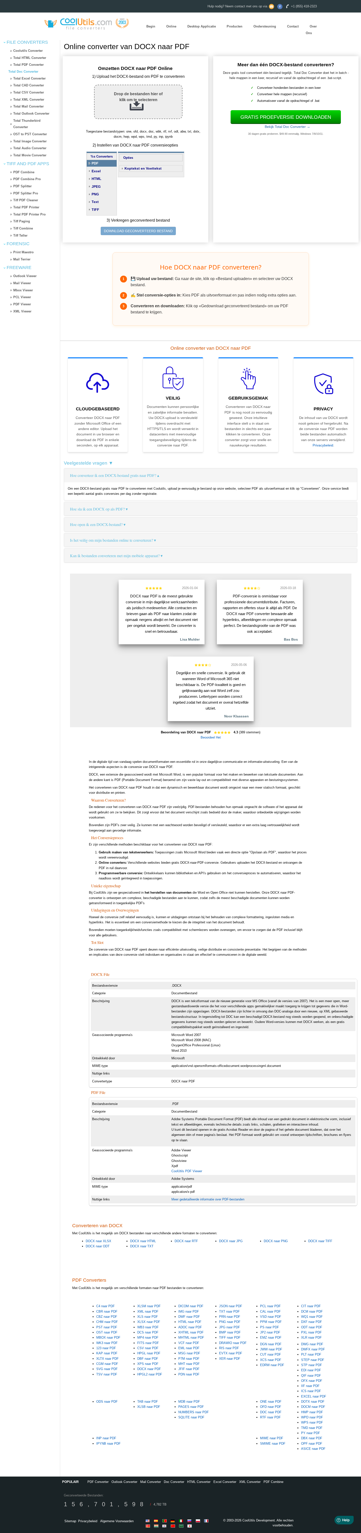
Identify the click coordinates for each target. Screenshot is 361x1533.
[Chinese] (173, 1526)
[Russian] (190, 1520)
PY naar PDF (310, 1433)
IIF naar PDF (310, 1386)
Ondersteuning (264, 26)
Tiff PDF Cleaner (25, 200)
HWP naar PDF (312, 1412)
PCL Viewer (22, 297)
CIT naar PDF (311, 1306)
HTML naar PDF (189, 1322)
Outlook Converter (124, 1482)
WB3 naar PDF (148, 1327)
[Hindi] (157, 1526)
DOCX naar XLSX (98, 1241)
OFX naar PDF (311, 1381)
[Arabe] (182, 1526)
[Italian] (182, 1520)
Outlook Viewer (25, 276)
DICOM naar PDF (190, 1306)
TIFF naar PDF (229, 1337)
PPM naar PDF (271, 1322)
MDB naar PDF (189, 1401)
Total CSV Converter (28, 92)
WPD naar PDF (312, 1417)
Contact (293, 26)
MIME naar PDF (271, 1438)
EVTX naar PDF (230, 1353)
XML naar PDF (147, 1311)
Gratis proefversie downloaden (285, 117)
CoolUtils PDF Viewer (186, 1171)
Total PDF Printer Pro (29, 214)
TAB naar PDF (147, 1401)
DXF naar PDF (311, 1322)
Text (95, 202)
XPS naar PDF (147, 1364)
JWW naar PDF (271, 1349)
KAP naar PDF (106, 1353)
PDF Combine (23, 172)
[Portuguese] (165, 1520)
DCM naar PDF (312, 1311)
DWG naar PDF (312, 1344)
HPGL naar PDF (148, 1353)
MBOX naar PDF (108, 1337)
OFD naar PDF (270, 1407)
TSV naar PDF (106, 1374)
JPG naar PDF (229, 1327)
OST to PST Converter (30, 134)
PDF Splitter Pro (25, 193)
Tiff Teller (20, 235)
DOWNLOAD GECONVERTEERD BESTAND (138, 231)
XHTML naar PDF (191, 1332)
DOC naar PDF (270, 1412)
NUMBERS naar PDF (193, 1412)
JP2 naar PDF (270, 1332)
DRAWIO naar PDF (233, 1343)
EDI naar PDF (311, 1370)
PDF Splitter (22, 186)
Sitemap (70, 1521)
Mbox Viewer (23, 290)
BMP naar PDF (230, 1332)
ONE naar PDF (270, 1401)
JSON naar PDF (230, 1306)
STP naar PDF (311, 1365)
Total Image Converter (30, 141)
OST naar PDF (106, 1332)
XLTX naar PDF (107, 1358)
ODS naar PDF (107, 1401)
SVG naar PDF (107, 1369)
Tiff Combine (23, 228)
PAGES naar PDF (191, 1407)
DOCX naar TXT (141, 1246)
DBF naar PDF (147, 1358)
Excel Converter (224, 1482)
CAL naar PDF (270, 1311)
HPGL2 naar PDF (149, 1374)
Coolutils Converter (28, 51)
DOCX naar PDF (149, 1369)
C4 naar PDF (105, 1306)
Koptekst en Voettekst (143, 168)
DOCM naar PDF (313, 1407)
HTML (96, 179)
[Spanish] (157, 1520)
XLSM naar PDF (149, 1306)
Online (171, 26)
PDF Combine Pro (27, 179)
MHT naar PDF (189, 1364)
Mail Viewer (22, 283)
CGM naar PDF (107, 1364)
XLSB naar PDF (148, 1407)
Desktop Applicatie (201, 26)
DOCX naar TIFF (320, 1241)
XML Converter (250, 1482)
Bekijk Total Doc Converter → (287, 127)
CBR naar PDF (106, 1311)
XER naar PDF (229, 1358)
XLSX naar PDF (148, 1322)
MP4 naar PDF (147, 1337)
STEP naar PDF (312, 1360)
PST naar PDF (106, 1327)
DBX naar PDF (311, 1438)
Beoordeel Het (211, 737)
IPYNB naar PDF (108, 1443)
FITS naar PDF (148, 1343)
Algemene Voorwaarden (117, 1521)
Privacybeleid (323, 445)
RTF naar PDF (270, 1417)
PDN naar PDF (188, 1374)
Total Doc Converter (23, 71)
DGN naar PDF (270, 1344)
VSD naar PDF (270, 1316)
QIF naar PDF (311, 1375)
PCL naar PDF (270, 1306)
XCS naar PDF (270, 1360)
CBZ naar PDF (106, 1316)
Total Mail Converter (28, 106)
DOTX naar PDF (312, 1401)
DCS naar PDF (147, 1332)
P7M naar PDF (188, 1358)
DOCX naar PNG (276, 1241)
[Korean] (165, 1526)
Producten (234, 26)
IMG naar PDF (188, 1311)
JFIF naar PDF (188, 1369)
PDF (95, 163)
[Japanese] (190, 1526)
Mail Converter (150, 1482)
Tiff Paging (21, 221)
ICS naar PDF (311, 1391)
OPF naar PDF (311, 1443)
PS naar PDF (269, 1327)
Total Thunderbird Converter (27, 124)
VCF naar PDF (188, 1343)
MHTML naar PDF (191, 1337)
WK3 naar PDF (107, 1343)
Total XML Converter (28, 99)
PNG (95, 194)
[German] (173, 1520)
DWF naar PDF (189, 1316)
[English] (148, 1520)
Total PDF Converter (28, 65)
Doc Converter (174, 1482)
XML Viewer (22, 311)
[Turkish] (148, 1526)
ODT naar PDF (311, 1327)
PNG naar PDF (229, 1322)
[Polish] (198, 1520)
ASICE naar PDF (313, 1449)
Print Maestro (23, 252)
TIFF (95, 210)
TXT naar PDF (229, 1311)
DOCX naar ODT (98, 1246)
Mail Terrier (21, 259)
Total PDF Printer (26, 207)
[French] (207, 1520)
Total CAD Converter (28, 85)
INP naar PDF (106, 1438)
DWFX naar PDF (313, 1349)
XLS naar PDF (147, 1316)
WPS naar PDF (312, 1422)
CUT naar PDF (270, 1354)
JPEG (96, 186)
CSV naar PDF (147, 1348)
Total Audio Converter (29, 148)
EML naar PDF (188, 1348)
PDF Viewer (22, 304)
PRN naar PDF (229, 1316)
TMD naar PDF (311, 1428)
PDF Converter (98, 1482)
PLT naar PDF (311, 1354)
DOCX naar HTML (143, 1241)
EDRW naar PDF (272, 1365)
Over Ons (311, 30)
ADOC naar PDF (190, 1327)
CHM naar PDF (107, 1322)
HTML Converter (198, 1482)
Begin (150, 26)
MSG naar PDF (189, 1353)
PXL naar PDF (311, 1332)
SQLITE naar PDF (191, 1417)
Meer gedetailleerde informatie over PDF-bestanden (207, 1199)
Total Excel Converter (29, 78)
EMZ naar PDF (270, 1337)
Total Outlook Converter (31, 113)
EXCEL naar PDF (313, 1396)
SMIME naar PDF (272, 1443)
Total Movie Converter (29, 155)
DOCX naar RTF (186, 1241)
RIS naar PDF (229, 1348)
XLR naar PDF (311, 1337)
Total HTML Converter (29, 58)
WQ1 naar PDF (312, 1316)
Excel (96, 171)
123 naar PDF (106, 1348)
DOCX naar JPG (231, 1241)
